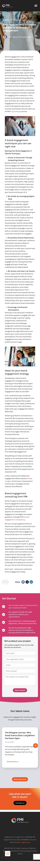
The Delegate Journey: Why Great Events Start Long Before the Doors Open (20, 735)
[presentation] (35, 745)
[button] (36, 6)
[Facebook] (23, 582)
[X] (27, 582)
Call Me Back (8, 853)
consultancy (16, 111)
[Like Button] (4, 582)
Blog (5, 20)
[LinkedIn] (31, 582)
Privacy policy (25, 851)
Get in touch (20, 690)
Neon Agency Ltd (23, 842)
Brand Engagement (15, 20)
